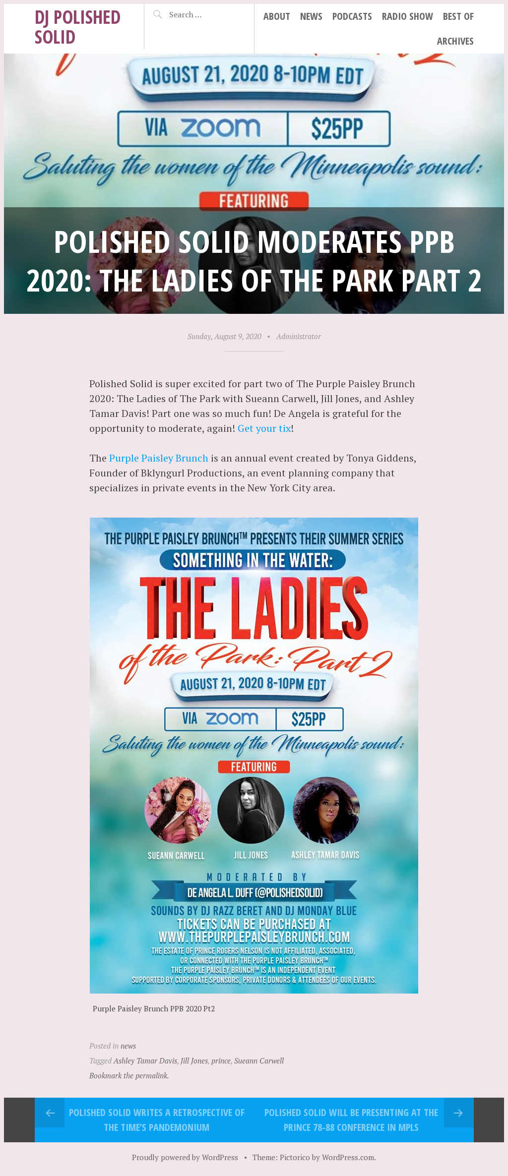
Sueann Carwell (259, 1060)
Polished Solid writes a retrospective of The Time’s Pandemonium (157, 1120)
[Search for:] (203, 14)
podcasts (352, 16)
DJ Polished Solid (78, 26)
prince (221, 1060)
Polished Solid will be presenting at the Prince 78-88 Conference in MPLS (351, 1120)
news (311, 16)
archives (455, 41)
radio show (407, 16)
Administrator (298, 336)
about (276, 16)
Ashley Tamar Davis (145, 1060)
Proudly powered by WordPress (185, 1157)
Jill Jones (194, 1060)
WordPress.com (348, 1157)
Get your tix (264, 428)
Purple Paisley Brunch (158, 458)
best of (458, 16)
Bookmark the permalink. (129, 1075)
